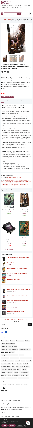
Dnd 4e (17, 340)
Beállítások (20, 425)
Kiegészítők (3, 360)
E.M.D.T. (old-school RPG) (25, 349)
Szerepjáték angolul (24, 372)
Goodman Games (5, 358)
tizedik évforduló (14, 185)
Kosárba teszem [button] (9, 217)
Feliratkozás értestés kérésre (8, 96)
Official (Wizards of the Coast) (23, 366)
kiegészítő (29, 358)
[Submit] (19, 14)
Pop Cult (19, 369)
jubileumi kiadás (5, 183)
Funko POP (21, 355)
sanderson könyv (5, 185)
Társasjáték (8, 378)
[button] (29, 25)
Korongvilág (28, 360)
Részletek (4, 422)
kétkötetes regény (14, 183)
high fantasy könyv (26, 181)
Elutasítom (12, 425)
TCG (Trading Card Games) (18, 375)
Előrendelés (12, 352)
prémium (24, 369)
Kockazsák (17, 360)
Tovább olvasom (9, 249)
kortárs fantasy (27, 183)
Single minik (9, 372)
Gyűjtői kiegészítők (14, 358)
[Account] (30, 13)
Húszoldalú (22, 358)
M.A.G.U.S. (25, 363)
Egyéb (2, 352)
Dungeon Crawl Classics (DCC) (8, 343)
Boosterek (12, 340)
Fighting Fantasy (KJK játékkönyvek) (9, 355)
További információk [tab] (11, 101)
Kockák (23, 360)
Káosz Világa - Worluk (6, 363)
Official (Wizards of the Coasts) (8, 369)
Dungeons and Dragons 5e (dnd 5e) (9, 346)
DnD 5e (22, 340)
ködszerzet (20, 183)
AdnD (2, 340)
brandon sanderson (19, 180)
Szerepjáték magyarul (6, 375)
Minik (13, 366)
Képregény (19, 363)
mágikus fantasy (15, 184)
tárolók (3, 378)
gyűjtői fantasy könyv (17, 181)
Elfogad (4, 425)
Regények (19, 177)
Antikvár (7, 340)
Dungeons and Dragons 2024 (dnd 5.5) (9, 349)
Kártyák (14, 363)
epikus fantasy (8, 181)
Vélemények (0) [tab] (22, 101)
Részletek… (12, 390)
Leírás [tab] (2, 101)
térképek (15, 378)
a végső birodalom (9, 180)
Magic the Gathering (5, 366)
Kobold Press (11, 360)
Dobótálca (27, 340)
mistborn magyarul (24, 184)
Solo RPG (16, 372)
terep (27, 375)
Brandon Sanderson (11, 177)
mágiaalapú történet (6, 184)
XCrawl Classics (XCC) (23, 378)
